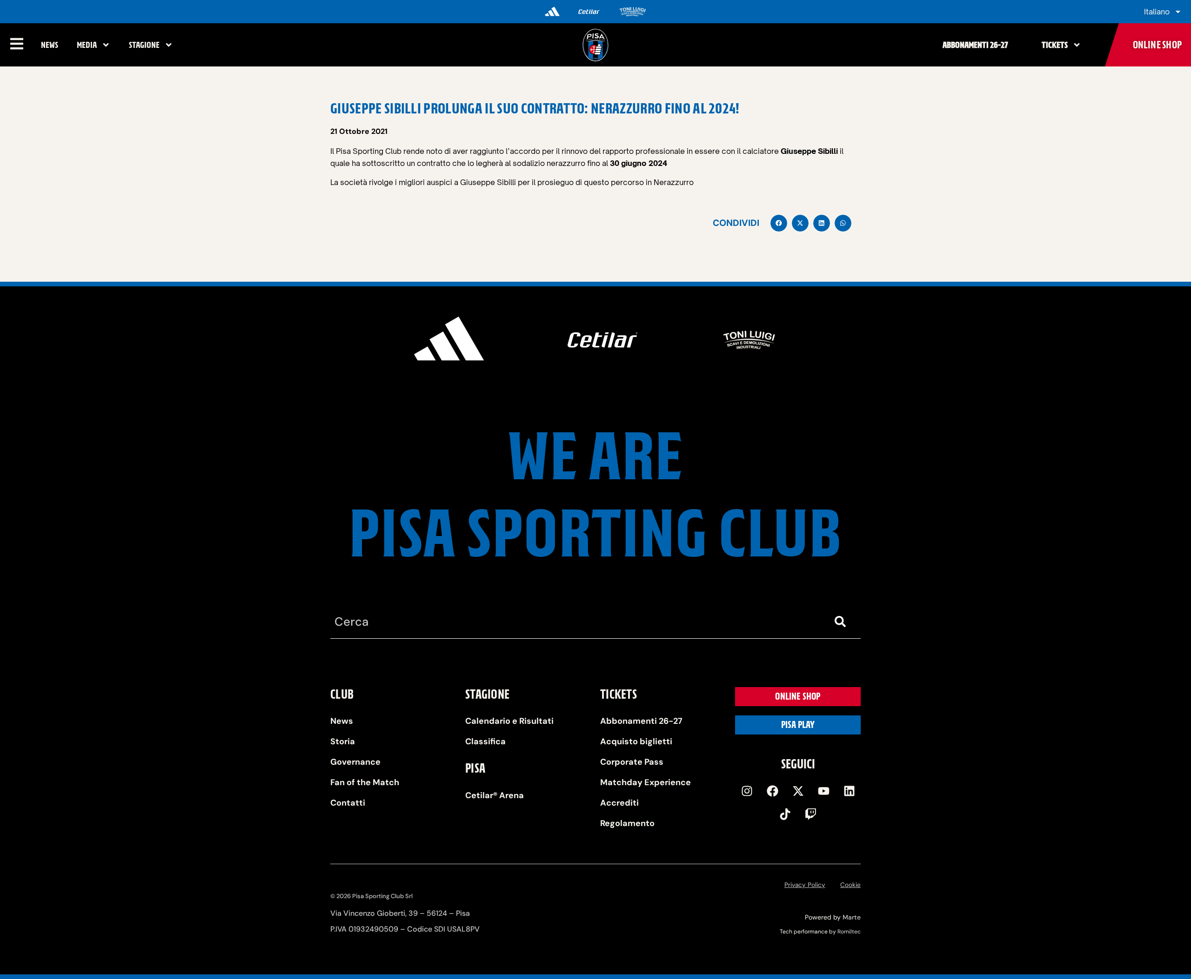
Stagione (144, 45)
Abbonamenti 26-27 (975, 45)
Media (87, 45)
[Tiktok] (785, 814)
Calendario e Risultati (509, 721)
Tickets (1055, 45)
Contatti (347, 802)
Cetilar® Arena (494, 795)
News (49, 45)
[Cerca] (842, 622)
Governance (355, 761)
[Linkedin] (849, 791)
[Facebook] (772, 791)
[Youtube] (823, 791)
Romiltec (849, 931)
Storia (342, 741)
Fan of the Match (364, 782)
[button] (778, 223)
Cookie (850, 885)
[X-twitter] (798, 791)
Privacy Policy (804, 885)
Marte (852, 917)
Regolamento (627, 823)
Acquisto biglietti (636, 741)
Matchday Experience (645, 782)
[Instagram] (746, 791)
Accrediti (619, 802)
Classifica (485, 741)
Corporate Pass (631, 761)
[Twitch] (811, 814)
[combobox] (576, 622)
